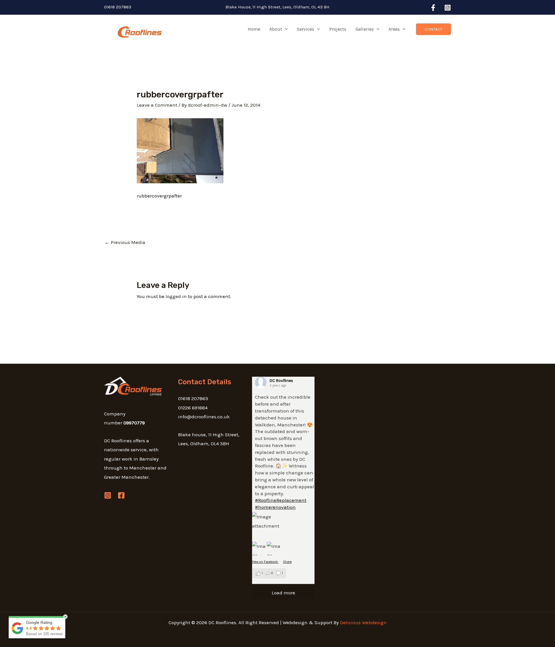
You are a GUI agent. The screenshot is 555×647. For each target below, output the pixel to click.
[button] (285, 29)
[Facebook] (433, 7)
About (275, 29)
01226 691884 (193, 408)
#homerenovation (275, 507)
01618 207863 (117, 7)
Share (287, 562)
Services (305, 29)
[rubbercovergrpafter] (180, 150)
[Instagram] (447, 7)
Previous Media (125, 242)
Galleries (365, 29)
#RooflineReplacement (280, 500)
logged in (176, 296)
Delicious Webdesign (363, 622)
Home (254, 29)
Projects (337, 29)
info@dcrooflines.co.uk (204, 416)
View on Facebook (265, 562)
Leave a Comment (157, 105)
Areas (394, 29)
